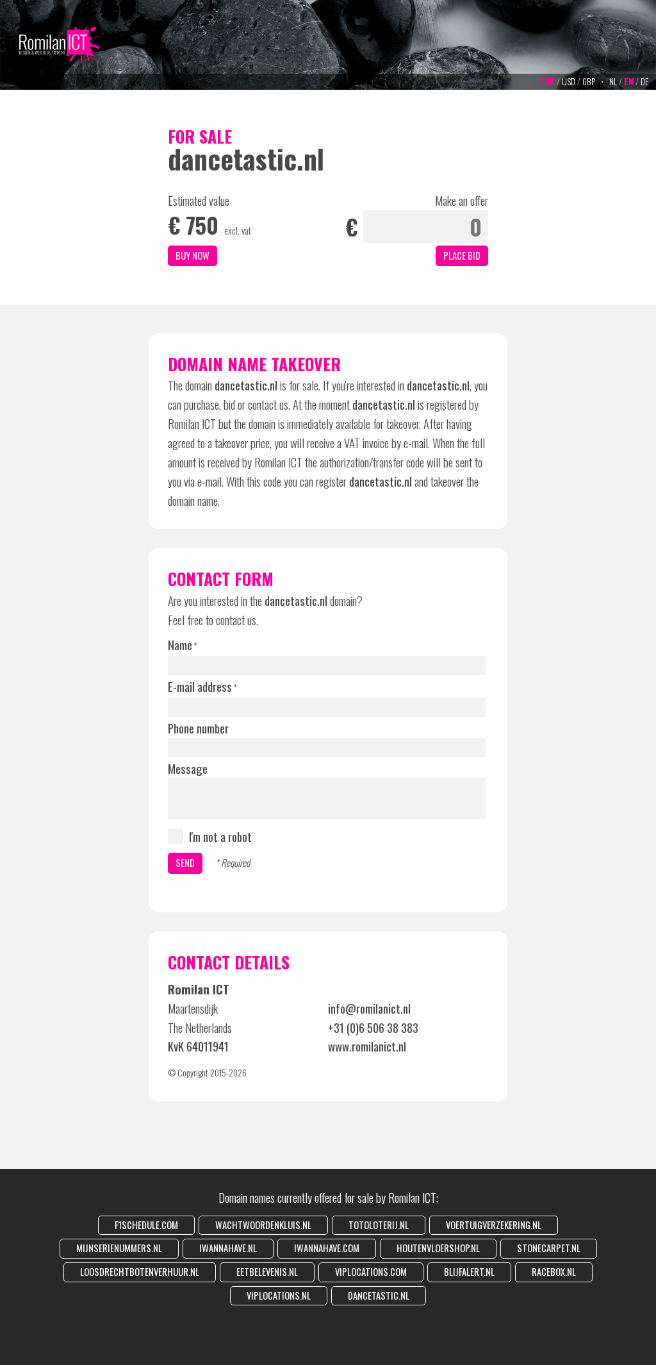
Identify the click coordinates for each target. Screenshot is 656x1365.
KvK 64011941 (198, 1046)
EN (629, 81)
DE (644, 81)
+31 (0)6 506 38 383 (373, 1027)
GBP (588, 81)
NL (613, 81)
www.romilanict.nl (367, 1046)
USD (568, 81)
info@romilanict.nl (369, 1008)
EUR (547, 81)
